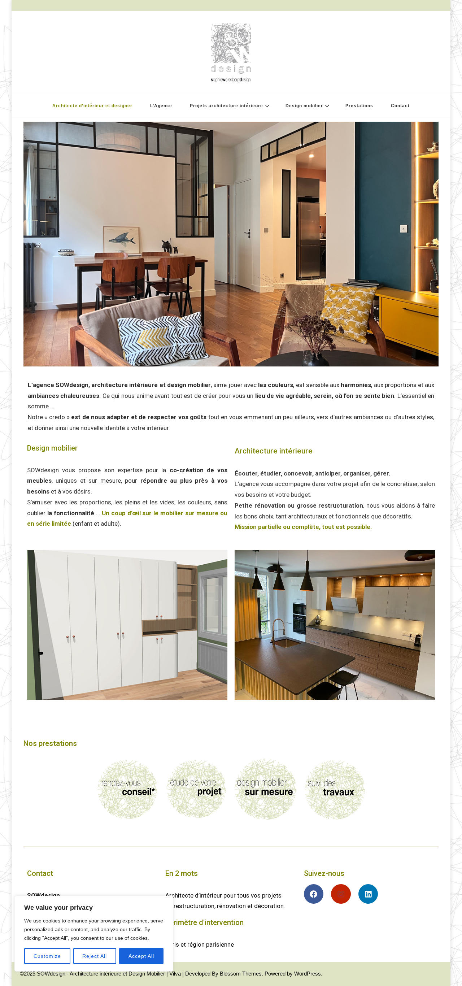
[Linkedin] (368, 894)
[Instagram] (341, 894)
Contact (400, 105)
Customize (47, 956)
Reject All (94, 956)
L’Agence (161, 105)
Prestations (359, 105)
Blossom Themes (241, 973)
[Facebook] (314, 894)
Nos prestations (50, 743)
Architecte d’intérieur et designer (92, 105)
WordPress (307, 973)
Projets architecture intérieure (226, 105)
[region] (93, 934)
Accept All (141, 956)
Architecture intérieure (274, 451)
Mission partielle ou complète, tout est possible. (303, 526)
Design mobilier (304, 105)
